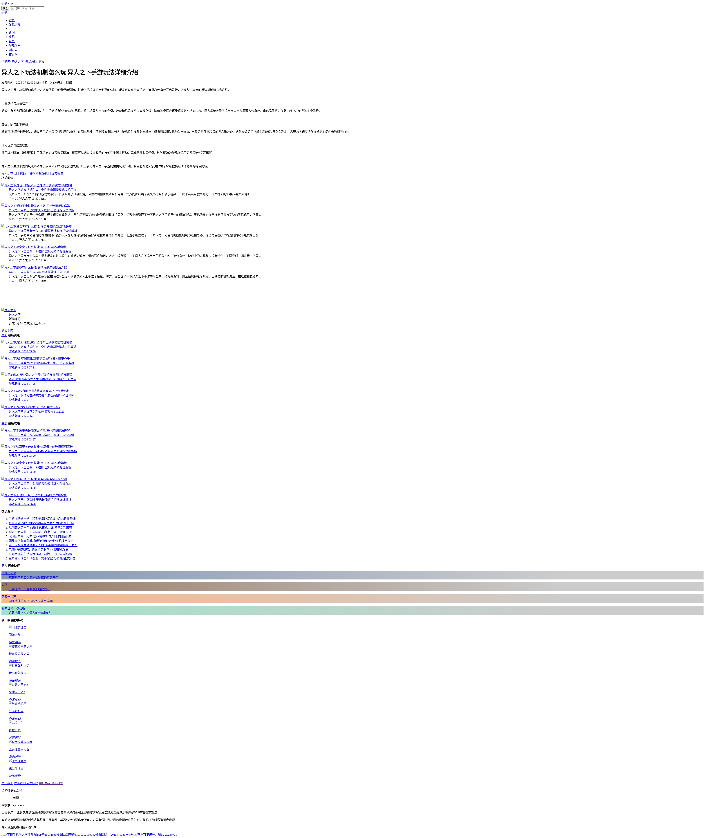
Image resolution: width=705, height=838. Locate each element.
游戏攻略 (31, 61)
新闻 (12, 32)
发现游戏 (15, 24)
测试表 (13, 50)
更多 (4, 335)
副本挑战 (20, 173)
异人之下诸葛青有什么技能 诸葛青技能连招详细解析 (43, 230)
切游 (4, 13)
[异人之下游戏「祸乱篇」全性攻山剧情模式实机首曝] (36, 185)
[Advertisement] (36, 295)
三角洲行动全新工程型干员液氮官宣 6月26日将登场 (42, 518)
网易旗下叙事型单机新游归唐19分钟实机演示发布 (41, 540)
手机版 (17, 834)
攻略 (12, 36)
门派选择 (32, 173)
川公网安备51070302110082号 (79, 834)
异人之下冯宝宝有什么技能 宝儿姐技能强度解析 (40, 251)
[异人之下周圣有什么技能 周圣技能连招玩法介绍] (34, 267)
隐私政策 (57, 783)
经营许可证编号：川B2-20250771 (155, 834)
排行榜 (13, 54)
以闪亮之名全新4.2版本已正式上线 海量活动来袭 (40, 527)
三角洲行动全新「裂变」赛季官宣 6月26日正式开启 (42, 558)
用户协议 (45, 783)
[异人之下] (8, 310)
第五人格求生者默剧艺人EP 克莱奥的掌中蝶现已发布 (43, 545)
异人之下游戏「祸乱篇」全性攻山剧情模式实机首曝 (42, 189)
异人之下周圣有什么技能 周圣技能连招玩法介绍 (40, 272)
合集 (12, 41)
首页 (12, 20)
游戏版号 (15, 45)
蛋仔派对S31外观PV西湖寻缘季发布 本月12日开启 (41, 523)
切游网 (5, 61)
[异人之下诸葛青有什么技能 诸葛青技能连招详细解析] (37, 226)
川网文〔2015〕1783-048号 (116, 834)
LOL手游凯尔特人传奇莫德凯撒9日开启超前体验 (40, 554)
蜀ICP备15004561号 (46, 834)
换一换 (5, 620)
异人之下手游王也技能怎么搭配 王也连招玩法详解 (41, 210)
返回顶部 (27, 834)
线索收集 (57, 173)
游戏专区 (7, 330)
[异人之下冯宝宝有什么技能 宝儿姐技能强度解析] (34, 247)
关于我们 (7, 783)
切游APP (7, 4)
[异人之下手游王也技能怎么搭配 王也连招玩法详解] (35, 205)
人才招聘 (32, 783)
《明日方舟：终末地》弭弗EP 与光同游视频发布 (40, 536)
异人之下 (18, 61)
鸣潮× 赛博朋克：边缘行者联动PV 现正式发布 (39, 549)
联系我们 (20, 783)
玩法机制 (45, 173)
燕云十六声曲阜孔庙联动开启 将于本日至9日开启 (41, 532)
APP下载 (7, 834)
